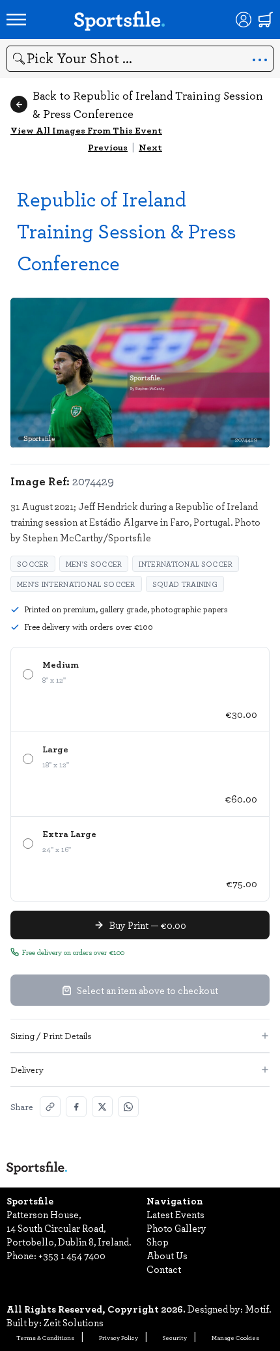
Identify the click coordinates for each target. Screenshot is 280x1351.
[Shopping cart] (265, 19)
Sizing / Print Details (51, 1035)
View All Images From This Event (86, 130)
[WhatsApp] (128, 1106)
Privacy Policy (118, 1337)
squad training (184, 584)
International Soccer (185, 564)
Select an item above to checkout (147, 990)
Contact (164, 1268)
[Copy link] (50, 1106)
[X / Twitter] (102, 1106)
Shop (158, 1241)
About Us (167, 1255)
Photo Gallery (176, 1227)
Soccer (33, 564)
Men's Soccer (94, 564)
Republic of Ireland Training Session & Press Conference (126, 230)
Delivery (27, 1069)
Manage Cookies (235, 1337)
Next (150, 147)
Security (175, 1337)
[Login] (243, 19)
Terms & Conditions (45, 1337)
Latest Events (175, 1214)
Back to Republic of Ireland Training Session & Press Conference (148, 104)
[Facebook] (76, 1106)
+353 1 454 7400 (71, 1255)
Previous (108, 147)
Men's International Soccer (76, 584)
